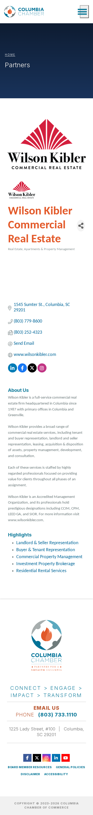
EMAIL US (46, 708)
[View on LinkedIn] (12, 371)
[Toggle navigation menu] (84, 11)
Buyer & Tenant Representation (45, 550)
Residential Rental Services (41, 571)
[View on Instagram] (42, 371)
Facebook (27, 758)
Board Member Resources (30, 767)
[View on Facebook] (22, 371)
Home (10, 54)
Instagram (46, 758)
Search (73, 12)
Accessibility (56, 774)
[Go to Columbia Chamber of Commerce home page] (24, 12)
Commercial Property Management (49, 557)
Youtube (65, 758)
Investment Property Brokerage (45, 564)
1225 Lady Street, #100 (32, 728)
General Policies (70, 767)
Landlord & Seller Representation (47, 543)
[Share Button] (81, 225)
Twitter (37, 758)
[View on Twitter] (32, 371)
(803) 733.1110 (57, 715)
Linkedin (56, 758)
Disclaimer (30, 774)
